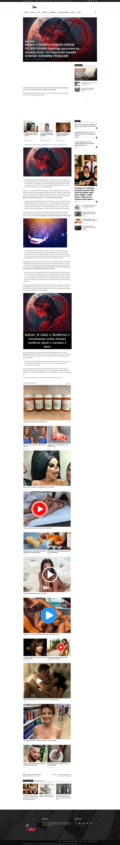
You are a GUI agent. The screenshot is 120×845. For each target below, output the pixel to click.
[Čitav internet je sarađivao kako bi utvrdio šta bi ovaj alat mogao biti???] (47, 789)
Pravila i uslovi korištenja (67, 0)
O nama (59, 0)
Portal (27, 59)
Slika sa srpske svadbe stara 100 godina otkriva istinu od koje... (89, 213)
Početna (36, 0)
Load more (85, 150)
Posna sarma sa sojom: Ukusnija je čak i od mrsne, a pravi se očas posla (61, 775)
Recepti (73, 12)
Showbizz (44, 12)
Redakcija (77, 137)
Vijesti (38, 12)
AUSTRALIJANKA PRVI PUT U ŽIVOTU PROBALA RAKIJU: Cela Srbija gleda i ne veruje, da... (85, 134)
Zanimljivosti (53, 12)
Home (24, 15)
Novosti (33, 12)
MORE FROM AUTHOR (39, 780)
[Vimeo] (91, 1)
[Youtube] (96, 1)
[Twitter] (89, 1)
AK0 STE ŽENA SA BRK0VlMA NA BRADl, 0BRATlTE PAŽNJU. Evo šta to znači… (32, 775)
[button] (95, 12)
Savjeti (79, 12)
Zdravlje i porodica (64, 12)
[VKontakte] (94, 1)
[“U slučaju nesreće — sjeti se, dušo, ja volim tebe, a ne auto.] (77, 84)
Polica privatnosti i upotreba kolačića (46, 0)
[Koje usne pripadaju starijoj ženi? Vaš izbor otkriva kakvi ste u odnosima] (78, 220)
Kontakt (55, 0)
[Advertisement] (47, 75)
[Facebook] (87, 1)
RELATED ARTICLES (28, 780)
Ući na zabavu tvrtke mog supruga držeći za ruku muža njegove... (89, 227)
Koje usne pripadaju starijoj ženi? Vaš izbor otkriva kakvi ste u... (90, 220)
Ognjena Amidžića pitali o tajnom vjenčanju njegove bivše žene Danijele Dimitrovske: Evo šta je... (85, 143)
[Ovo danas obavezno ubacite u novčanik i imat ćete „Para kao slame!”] (77, 89)
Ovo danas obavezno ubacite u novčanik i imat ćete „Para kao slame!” (88, 89)
